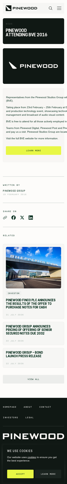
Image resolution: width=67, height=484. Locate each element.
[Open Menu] (59, 8)
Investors (10, 417)
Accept (20, 474)
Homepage (9, 407)
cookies (32, 457)
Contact (45, 407)
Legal (29, 417)
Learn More (33, 150)
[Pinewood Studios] (21, 8)
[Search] (50, 8)
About (28, 407)
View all (33, 379)
